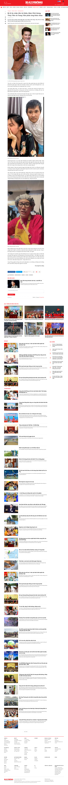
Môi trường (26, 741)
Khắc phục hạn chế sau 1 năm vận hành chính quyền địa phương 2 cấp (31, 344)
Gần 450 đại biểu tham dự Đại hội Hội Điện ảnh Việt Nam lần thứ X (54, 336)
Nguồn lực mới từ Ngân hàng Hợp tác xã (28, 527)
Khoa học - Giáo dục (19, 7)
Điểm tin (25, 766)
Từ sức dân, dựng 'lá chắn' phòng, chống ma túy (30, 606)
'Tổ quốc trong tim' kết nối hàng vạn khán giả (34, 319)
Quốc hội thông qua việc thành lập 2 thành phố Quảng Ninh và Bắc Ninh (33, 709)
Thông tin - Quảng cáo (48, 765)
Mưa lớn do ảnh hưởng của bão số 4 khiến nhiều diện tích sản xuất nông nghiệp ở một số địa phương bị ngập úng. (33, 519)
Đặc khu (46, 751)
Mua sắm (5, 760)
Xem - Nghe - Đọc (16, 751)
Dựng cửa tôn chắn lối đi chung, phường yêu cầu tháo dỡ (31, 685)
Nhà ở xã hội (6, 751)
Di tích (15, 759)
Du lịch (35, 757)
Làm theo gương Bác (7, 741)
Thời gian (37, 297)
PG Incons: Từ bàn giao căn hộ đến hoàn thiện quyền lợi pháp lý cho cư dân (32, 652)
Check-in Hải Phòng (27, 770)
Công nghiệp (16, 739)
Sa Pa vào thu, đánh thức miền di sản (27, 640)
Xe (34, 765)
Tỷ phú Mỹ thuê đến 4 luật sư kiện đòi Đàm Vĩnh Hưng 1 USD (55, 24)
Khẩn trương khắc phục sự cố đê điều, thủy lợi (29, 447)
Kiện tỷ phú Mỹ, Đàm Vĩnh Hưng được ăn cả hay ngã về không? (55, 19)
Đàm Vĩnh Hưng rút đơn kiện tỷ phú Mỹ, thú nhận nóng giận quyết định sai (55, 28)
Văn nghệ (41, 7)
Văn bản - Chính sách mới (58, 767)
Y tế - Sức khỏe (26, 739)
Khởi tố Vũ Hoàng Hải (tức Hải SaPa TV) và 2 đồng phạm (31, 459)
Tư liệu (35, 751)
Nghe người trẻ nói (27, 772)
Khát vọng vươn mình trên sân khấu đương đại (54, 319)
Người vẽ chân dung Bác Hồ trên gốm (32, 335)
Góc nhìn (14, 7)
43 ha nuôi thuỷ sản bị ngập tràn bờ (27, 436)
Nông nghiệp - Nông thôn (18, 740)
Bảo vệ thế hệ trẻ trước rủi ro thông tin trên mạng (30, 413)
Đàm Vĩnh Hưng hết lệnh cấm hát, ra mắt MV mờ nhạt (31, 281)
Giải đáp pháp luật (57, 773)
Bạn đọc (25, 757)
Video (55, 4)
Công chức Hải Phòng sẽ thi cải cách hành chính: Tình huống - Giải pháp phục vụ (33, 391)
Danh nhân (15, 760)
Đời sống (58, 7)
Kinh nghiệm (36, 760)
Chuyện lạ (35, 759)
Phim (5, 772)
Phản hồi (25, 759)
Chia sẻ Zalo (20, 271)
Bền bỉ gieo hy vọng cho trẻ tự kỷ (26, 481)
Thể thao (55, 7)
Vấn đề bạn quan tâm (58, 772)
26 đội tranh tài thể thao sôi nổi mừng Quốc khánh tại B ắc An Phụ (33, 471)
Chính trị (4, 7)
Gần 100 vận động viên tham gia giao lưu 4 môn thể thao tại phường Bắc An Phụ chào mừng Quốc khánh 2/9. (32, 474)
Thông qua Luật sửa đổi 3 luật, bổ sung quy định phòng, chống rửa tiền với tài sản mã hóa (33, 675)
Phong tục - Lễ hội (16, 758)
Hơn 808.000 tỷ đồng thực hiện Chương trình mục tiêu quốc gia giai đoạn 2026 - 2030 (33, 664)
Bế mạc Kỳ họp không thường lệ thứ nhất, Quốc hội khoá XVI (32, 377)
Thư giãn (25, 753)
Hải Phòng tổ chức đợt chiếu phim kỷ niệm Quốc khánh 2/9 (57, 362)
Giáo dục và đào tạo (47, 739)
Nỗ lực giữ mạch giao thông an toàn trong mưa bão (30, 366)
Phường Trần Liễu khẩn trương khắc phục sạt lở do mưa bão (32, 617)
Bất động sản (30, 7)
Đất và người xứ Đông (17, 757)
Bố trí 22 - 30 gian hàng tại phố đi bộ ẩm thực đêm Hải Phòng (57, 345)
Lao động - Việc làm (27, 740)
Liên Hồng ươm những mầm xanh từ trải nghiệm (30, 493)
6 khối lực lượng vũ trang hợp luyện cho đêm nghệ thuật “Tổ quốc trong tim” (13, 336)
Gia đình (5, 758)
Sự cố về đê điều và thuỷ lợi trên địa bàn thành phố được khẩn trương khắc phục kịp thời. (32, 449)
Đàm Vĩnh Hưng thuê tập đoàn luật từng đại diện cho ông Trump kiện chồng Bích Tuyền (55, 15)
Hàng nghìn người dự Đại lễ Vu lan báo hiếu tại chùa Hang (57, 372)
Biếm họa (25, 754)
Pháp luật (25, 7)
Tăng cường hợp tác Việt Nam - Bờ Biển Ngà (29, 425)
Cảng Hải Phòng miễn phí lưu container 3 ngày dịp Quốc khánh (33, 719)
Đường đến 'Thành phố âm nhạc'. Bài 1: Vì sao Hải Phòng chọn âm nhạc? (57, 367)
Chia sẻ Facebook (12, 271)
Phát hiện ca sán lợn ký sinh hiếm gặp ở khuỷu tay (30, 561)
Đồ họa (56, 757)
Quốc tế (44, 7)
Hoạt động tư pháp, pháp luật (59, 768)
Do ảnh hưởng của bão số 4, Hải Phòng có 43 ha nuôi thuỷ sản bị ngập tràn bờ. (31, 438)
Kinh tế (8, 7)
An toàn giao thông (27, 771)
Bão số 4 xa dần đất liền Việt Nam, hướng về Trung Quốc (31, 549)
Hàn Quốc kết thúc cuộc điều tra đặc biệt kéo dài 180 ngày (32, 504)
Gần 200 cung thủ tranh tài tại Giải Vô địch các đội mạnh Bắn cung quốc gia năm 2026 (32, 630)
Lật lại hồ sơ (6, 771)
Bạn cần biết (56, 774)
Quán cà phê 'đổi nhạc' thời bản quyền (57, 350)
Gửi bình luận (11, 294)
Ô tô (35, 766)
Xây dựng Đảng (6, 740)
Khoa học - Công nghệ (48, 741)
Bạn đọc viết (26, 758)
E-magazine (59, 4)
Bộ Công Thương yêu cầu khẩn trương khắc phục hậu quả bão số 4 (33, 698)
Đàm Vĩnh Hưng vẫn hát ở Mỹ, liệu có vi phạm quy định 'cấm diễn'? (55, 33)
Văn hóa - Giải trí (36, 7)
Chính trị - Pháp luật (17, 766)
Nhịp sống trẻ (6, 759)
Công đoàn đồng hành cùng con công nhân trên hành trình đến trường (33, 403)
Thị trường (15, 741)
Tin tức (5, 739)
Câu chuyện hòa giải (57, 771)
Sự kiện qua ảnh (47, 757)
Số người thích (41, 297)
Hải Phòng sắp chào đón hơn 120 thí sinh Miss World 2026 (57, 353)
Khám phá (35, 758)
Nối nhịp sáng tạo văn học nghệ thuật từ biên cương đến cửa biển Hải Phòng (13, 320)
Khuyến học (46, 740)
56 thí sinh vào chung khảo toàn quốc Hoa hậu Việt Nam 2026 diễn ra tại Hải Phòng (57, 357)
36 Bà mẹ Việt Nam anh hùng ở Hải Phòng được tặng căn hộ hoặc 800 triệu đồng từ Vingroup (32, 355)
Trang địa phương (50, 7)
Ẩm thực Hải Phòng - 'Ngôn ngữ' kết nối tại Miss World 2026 (57, 377)
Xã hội (11, 7)
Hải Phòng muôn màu (7, 770)
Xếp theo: (34, 297)
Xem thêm (25, 731)
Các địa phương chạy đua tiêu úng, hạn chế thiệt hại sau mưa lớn (33, 516)
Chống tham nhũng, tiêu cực (59, 741)
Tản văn (25, 751)
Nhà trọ (5, 752)
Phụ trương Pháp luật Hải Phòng (59, 766)
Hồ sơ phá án (56, 740)
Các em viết (26, 752)
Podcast (62, 4)
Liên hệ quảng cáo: (47, 781)
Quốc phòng (6, 745)
